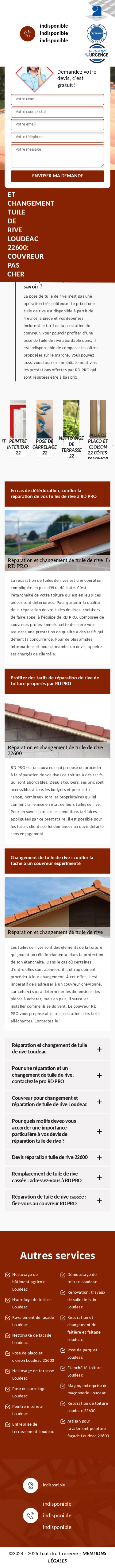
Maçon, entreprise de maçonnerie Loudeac (87, 1390)
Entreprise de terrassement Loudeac (33, 1428)
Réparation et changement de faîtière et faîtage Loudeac (84, 1328)
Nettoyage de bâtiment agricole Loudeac (29, 1282)
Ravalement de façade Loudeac (33, 1321)
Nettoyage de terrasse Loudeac (33, 1375)
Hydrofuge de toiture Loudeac (32, 1304)
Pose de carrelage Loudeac (29, 1393)
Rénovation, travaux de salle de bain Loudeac (86, 1300)
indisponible (54, 26)
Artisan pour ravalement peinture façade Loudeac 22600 (88, 1429)
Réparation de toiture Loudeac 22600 (87, 1407)
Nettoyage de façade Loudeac (32, 1339)
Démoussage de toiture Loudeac (82, 1278)
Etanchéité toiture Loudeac (84, 1372)
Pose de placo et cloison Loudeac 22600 (33, 1357)
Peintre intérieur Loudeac (28, 1410)
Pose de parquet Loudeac (82, 1354)
